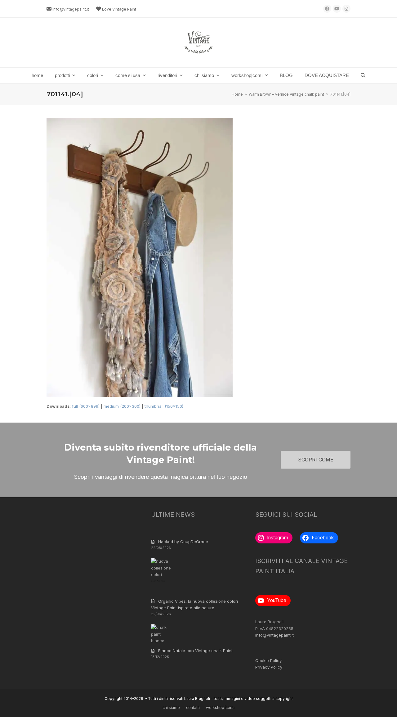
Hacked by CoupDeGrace (183, 541)
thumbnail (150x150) (164, 406)
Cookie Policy (268, 660)
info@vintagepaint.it (70, 9)
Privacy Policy (268, 667)
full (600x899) (86, 406)
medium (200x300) (122, 406)
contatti (193, 707)
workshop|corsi (220, 707)
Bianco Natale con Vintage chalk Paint (195, 650)
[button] (363, 75)
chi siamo (171, 707)
